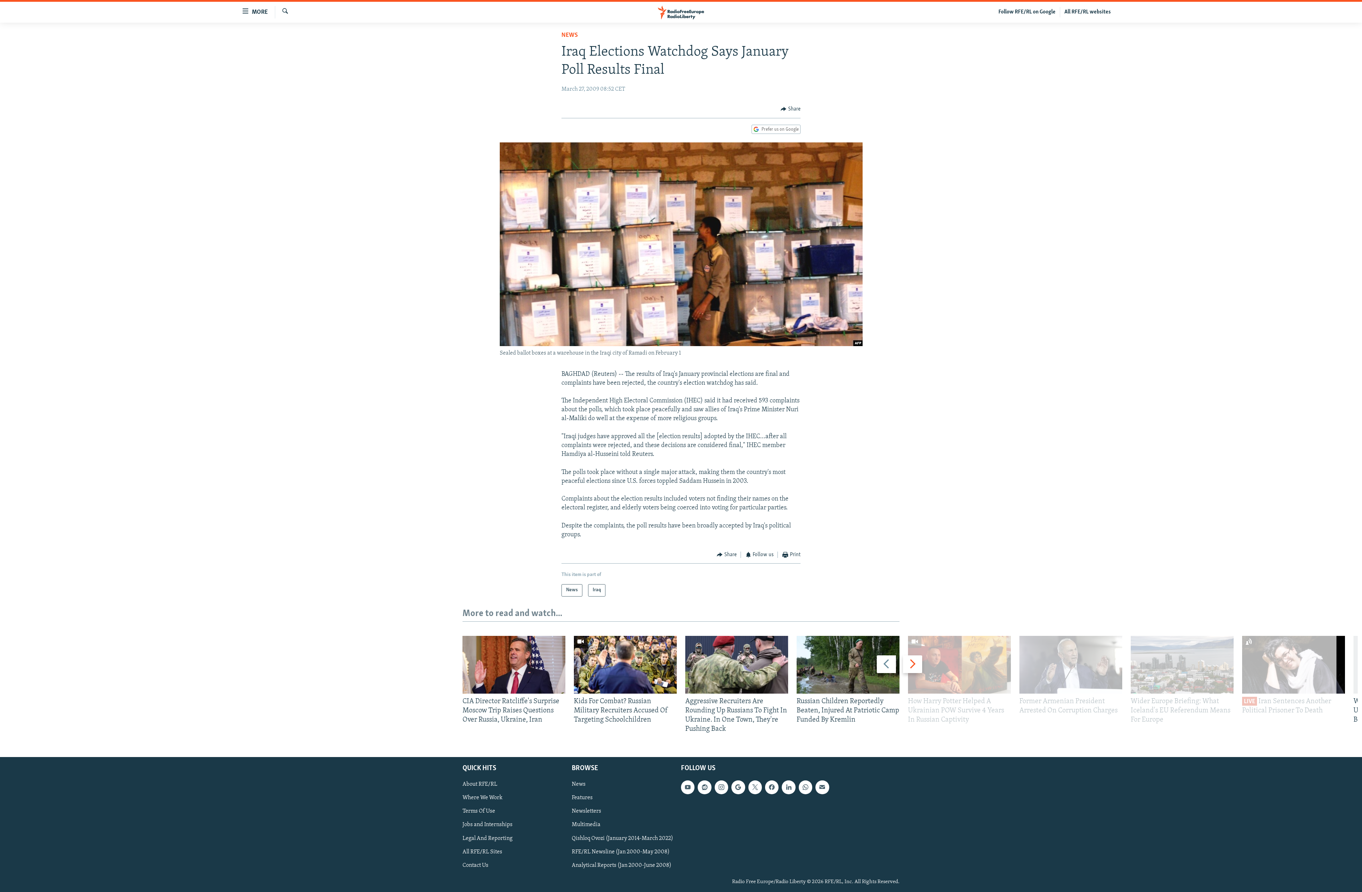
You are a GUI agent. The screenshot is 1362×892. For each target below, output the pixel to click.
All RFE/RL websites (1087, 12)
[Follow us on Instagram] (721, 787)
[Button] (791, 109)
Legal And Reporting (488, 838)
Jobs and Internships (488, 825)
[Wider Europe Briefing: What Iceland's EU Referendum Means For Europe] (1182, 665)
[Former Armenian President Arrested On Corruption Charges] (1070, 665)
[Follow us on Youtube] (687, 787)
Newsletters (586, 811)
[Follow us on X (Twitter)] (755, 787)
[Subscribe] (822, 787)
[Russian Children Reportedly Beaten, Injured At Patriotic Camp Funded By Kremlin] (848, 665)
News (569, 35)
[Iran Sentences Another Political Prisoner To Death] (1293, 665)
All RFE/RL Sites (482, 851)
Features (582, 798)
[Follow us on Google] (738, 787)
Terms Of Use (479, 811)
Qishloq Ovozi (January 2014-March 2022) (622, 838)
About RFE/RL (480, 784)
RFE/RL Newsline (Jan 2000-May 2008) (621, 851)
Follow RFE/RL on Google (1027, 12)
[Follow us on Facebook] (772, 787)
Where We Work (483, 798)
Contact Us (475, 865)
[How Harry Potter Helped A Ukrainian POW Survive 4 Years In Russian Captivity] (959, 665)
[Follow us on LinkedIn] (788, 787)
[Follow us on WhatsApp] (805, 787)
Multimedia (586, 825)
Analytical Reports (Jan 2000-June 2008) (621, 865)
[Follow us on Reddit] (704, 787)
